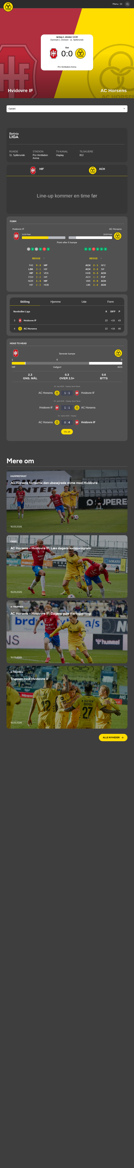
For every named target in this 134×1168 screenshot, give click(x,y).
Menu (115, 4)
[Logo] (8, 7)
